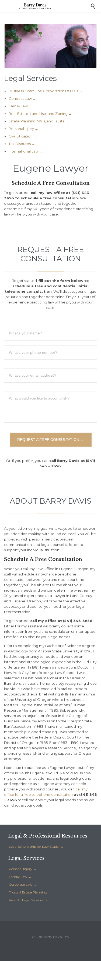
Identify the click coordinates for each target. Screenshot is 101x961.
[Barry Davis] (54, 6)
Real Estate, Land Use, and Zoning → (40, 113)
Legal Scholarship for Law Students (36, 847)
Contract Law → (22, 98)
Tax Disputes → (22, 144)
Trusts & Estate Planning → (30, 892)
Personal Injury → (23, 128)
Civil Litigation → (23, 136)
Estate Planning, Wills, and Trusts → (38, 121)
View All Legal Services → (28, 900)
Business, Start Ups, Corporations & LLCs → (45, 91)
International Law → (26, 151)
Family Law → (20, 106)
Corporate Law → (22, 884)
